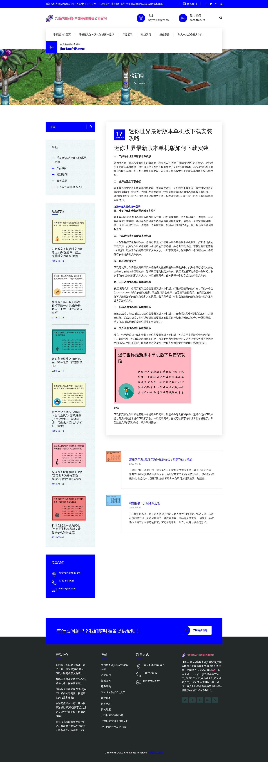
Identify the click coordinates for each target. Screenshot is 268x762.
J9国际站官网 (155, 752)
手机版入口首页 (62, 34)
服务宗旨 (164, 34)
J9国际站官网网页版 (112, 715)
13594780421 (197, 20)
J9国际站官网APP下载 (113, 727)
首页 (125, 83)
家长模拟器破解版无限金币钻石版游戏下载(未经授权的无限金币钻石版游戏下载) (71, 726)
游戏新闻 (146, 34)
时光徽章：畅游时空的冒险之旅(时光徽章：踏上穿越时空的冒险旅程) (67, 252)
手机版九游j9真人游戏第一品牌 (96, 34)
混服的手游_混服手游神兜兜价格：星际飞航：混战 (160, 459)
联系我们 (192, 4)
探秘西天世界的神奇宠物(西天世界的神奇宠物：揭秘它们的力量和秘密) (67, 475)
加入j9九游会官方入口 (190, 34)
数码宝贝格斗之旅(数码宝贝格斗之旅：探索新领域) (67, 362)
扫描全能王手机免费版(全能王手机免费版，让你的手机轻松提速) (66, 529)
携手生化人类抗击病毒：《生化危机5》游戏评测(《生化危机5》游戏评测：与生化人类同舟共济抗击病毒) (67, 419)
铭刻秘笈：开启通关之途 (144, 503)
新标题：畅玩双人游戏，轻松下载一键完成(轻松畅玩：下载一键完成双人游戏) (67, 307)
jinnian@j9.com (72, 48)
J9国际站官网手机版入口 (115, 721)
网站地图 (106, 698)
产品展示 (127, 34)
